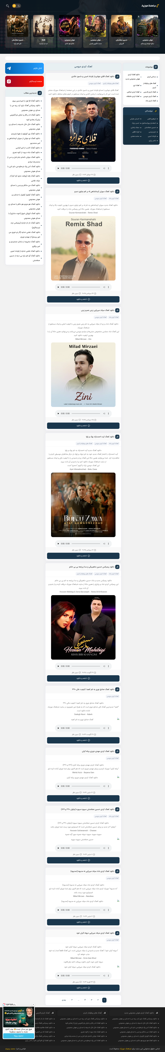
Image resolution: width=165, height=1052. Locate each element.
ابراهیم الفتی (151, 119)
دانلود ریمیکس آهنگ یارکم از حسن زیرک (39, 1036)
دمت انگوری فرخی (95, 42)
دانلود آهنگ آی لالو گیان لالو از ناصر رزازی (39, 1040)
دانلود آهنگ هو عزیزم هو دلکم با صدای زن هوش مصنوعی (24, 206)
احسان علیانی (134, 119)
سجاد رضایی (135, 127)
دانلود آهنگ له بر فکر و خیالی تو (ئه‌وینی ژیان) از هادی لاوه (25, 117)
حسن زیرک (135, 123)
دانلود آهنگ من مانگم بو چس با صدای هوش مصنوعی (25, 187)
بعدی (64, 1000)
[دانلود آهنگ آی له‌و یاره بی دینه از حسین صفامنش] (17, 26)
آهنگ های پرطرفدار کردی (149, 85)
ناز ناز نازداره (43, 42)
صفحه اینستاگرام (35, 81)
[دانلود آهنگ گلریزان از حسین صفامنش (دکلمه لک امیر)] (121, 26)
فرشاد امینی (152, 136)
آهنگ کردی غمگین (133, 92)
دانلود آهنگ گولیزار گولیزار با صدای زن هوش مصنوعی (26, 197)
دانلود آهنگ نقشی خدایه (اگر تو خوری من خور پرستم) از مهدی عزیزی (24, 234)
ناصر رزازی (152, 140)
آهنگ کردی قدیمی (149, 92)
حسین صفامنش (150, 127)
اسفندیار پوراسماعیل (149, 123)
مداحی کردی (151, 77)
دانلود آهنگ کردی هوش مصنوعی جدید (132, 76)
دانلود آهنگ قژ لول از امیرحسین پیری (26, 101)
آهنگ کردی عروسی (149, 96)
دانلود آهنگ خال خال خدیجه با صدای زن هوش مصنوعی (24, 126)
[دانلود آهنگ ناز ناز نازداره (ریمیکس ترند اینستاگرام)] (43, 26)
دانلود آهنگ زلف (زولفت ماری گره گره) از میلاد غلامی (25, 178)
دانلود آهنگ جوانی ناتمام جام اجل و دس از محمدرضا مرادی (23, 159)
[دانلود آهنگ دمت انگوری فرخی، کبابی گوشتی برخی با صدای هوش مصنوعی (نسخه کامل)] (95, 26)
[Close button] (33, 1004)
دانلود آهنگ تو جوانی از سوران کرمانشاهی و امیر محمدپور (23, 140)
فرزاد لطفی (135, 132)
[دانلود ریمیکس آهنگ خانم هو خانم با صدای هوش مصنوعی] (69, 26)
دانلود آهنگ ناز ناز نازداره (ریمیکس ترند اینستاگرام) (25, 225)
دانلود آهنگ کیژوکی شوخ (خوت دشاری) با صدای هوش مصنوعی (24, 216)
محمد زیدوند (10, 1048)
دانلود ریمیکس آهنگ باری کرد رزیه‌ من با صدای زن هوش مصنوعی (25, 108)
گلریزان (121, 42)
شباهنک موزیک (125, 1048)
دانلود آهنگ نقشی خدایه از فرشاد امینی (25, 251)
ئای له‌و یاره (17, 42)
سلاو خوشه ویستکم (147, 42)
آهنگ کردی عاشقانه (132, 96)
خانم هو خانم (70, 42)
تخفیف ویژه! (18, 1036)
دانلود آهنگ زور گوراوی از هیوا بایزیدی (25, 133)
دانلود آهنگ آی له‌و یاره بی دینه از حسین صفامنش (25, 258)
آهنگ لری (136, 85)
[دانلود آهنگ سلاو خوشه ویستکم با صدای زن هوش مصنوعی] (147, 26)
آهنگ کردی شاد (151, 101)
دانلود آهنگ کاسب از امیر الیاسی (28, 148)
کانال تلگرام (38, 68)
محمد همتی (135, 136)
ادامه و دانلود (81, 180)
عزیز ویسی (152, 132)
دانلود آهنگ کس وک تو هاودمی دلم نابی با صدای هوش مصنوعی (23, 169)
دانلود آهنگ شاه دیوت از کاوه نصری (26, 152)
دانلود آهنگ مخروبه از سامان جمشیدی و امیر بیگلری (24, 244)
